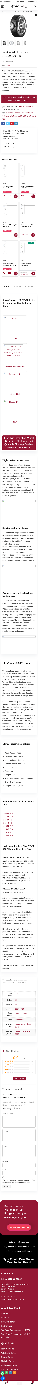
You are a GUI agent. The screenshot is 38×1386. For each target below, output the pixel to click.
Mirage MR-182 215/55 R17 (8, 187)
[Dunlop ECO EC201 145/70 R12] (28, 174)
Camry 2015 (15, 394)
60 (16, 1000)
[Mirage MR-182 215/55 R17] (10, 174)
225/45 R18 (8, 829)
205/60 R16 (19, 1009)
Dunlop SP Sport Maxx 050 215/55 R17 (10, 264)
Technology (29, 286)
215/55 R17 (8, 826)
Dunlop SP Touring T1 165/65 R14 (10, 225)
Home (4, 12)
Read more (16, 196)
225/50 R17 (8, 820)
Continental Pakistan (13, 113)
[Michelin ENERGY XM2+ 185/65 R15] (28, 212)
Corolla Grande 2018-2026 (15, 366)
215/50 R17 (8, 832)
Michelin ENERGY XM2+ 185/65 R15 (27, 225)
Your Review (7, 1114)
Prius (15, 338)
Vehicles (7, 286)
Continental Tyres (27, 113)
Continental (19, 1020)
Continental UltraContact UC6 (11, 116)
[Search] (35, 6)
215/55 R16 (8, 817)
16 (16, 1005)
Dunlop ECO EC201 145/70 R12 (27, 187)
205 (16, 994)
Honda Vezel (20, 1024)
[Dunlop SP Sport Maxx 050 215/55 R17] (10, 251)
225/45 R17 (8, 823)
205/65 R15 (8, 813)
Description (18, 286)
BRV (15, 422)
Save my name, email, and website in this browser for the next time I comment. (18, 1181)
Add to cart (33, 235)
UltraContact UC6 (25, 106)
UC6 (24, 116)
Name (5, 1162)
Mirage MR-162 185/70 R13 (26, 264)
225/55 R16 (8, 835)
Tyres (8, 65)
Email (5, 1169)
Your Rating (6, 1109)
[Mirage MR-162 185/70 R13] (28, 251)
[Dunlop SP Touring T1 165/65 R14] (10, 212)
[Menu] (2, 6)
